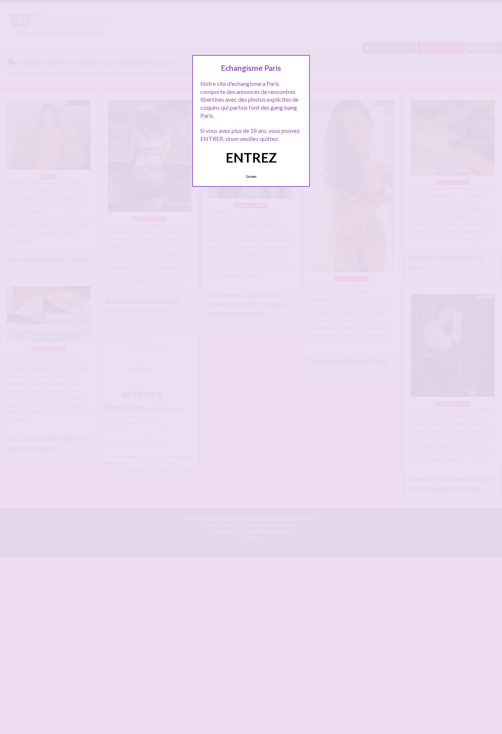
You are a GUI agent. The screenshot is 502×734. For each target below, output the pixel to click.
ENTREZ (251, 157)
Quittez (251, 176)
